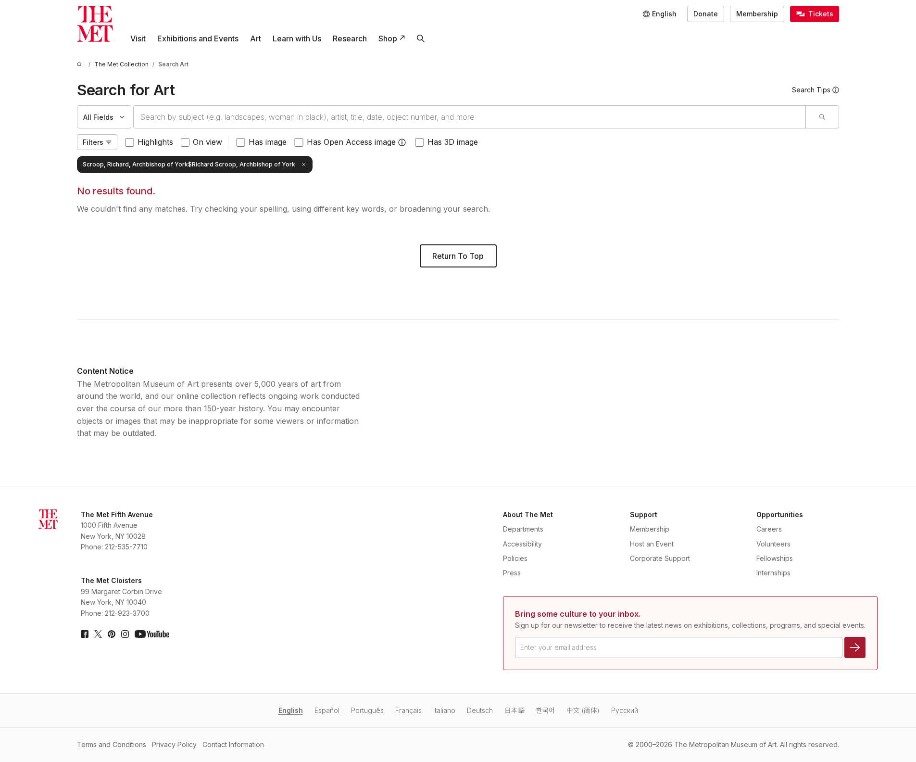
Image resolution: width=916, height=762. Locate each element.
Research (350, 38)
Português (367, 710)
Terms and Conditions (111, 744)
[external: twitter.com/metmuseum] (98, 634)
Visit (138, 38)
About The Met (528, 514)
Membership (757, 14)
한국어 (545, 710)
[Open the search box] (420, 38)
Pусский (624, 710)
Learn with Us (297, 38)
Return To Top (458, 256)
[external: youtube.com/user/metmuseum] (152, 634)
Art (255, 38)
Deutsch (480, 710)
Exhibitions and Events (197, 38)
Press (512, 573)
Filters (93, 142)
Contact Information (233, 744)
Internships (773, 573)
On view (207, 142)
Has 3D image (452, 142)
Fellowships (774, 558)
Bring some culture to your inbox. (577, 614)
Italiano (444, 710)
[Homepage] (95, 24)
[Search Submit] (822, 117)
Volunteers (773, 544)
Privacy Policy (174, 744)
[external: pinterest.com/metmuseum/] (111, 634)
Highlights (155, 142)
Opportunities (779, 514)
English (290, 710)
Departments (523, 529)
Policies (515, 558)
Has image (268, 142)
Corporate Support (660, 558)
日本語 (514, 710)
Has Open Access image (351, 142)
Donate (705, 14)
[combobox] (469, 117)
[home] (81, 64)
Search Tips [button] (811, 90)
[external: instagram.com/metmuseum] (125, 634)
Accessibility (522, 544)
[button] (402, 142)
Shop (387, 38)
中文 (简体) (583, 710)
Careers (769, 529)
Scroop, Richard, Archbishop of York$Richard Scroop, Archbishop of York (189, 164)
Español (326, 710)
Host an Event (652, 544)
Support (643, 514)
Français (408, 710)
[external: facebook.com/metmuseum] (84, 634)
